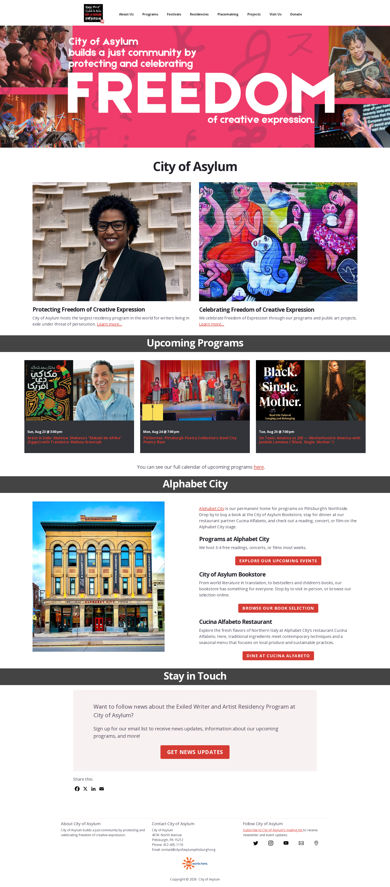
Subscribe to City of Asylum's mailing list (273, 830)
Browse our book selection (278, 608)
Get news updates (195, 752)
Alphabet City (211, 508)
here (259, 466)
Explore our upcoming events (278, 560)
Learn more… (109, 324)
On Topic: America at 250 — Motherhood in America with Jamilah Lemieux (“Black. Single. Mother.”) (309, 439)
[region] (195, 87)
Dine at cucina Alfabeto (278, 655)
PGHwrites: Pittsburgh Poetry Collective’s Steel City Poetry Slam (189, 439)
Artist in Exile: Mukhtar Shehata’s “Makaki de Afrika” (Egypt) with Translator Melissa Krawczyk (74, 439)
